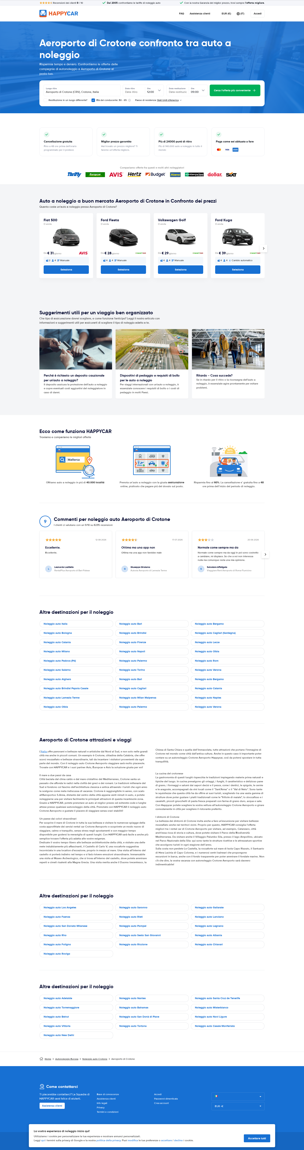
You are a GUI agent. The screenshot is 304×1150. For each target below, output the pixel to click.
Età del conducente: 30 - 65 (111, 100)
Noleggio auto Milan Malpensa (137, 698)
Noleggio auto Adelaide (58, 998)
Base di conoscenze (108, 1094)
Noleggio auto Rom (206, 661)
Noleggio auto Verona (208, 670)
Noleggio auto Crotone (94, 1058)
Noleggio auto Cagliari (132, 688)
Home (48, 1058)
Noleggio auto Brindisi (132, 633)
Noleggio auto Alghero (57, 679)
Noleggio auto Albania (208, 935)
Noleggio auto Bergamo (209, 624)
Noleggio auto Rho (55, 935)
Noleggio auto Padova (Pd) (60, 661)
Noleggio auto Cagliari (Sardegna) (215, 633)
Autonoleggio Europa (66, 1058)
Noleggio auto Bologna (58, 633)
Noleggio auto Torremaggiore (61, 1007)
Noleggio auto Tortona (133, 1026)
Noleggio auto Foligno (57, 944)
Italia (44, 751)
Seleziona (66, 270)
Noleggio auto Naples (208, 698)
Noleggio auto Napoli (132, 651)
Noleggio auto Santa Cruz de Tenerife (217, 998)
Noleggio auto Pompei (132, 926)
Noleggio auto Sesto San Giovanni (140, 935)
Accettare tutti (257, 1138)
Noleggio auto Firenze (132, 642)
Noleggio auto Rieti (131, 917)
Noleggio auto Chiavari (209, 944)
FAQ (181, 13)
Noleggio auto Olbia (207, 651)
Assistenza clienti (200, 13)
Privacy (100, 1107)
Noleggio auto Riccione (133, 944)
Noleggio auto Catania (57, 642)
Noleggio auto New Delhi (59, 1035)
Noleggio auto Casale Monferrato (215, 1026)
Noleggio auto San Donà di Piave (139, 1017)
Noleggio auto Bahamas (133, 1007)
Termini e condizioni (107, 1111)
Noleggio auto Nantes (132, 998)
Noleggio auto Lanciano (209, 917)
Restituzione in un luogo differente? (68, 100)
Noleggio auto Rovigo (57, 954)
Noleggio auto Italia (55, 624)
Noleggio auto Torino (132, 670)
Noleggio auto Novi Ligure (211, 1017)
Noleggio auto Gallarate (209, 907)
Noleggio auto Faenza (57, 917)
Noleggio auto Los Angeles (60, 907)
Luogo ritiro (51, 88)
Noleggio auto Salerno (57, 670)
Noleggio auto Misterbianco (211, 1007)
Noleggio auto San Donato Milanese (65, 926)
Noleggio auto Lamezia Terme (62, 698)
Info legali (102, 1103)
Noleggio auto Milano (57, 651)
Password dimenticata (166, 1098)
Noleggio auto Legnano (209, 926)
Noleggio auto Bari (130, 624)
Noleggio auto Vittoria (57, 1026)
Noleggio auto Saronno (133, 907)
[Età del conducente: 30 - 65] (93, 100)
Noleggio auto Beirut (56, 1017)
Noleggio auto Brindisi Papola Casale (66, 688)
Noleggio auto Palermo (133, 661)
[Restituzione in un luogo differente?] (45, 100)
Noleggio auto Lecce (207, 642)
